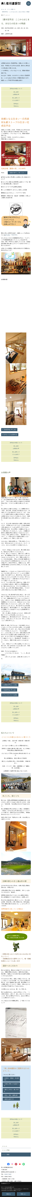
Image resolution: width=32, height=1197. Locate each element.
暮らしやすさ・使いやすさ (11, 1090)
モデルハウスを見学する (10, 434)
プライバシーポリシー (17, 1188)
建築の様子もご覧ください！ (18, 172)
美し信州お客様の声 (16, 93)
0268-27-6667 (7, 1174)
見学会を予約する (16, 105)
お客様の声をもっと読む (10, 685)
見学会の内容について (16, 88)
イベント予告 (5, 1150)
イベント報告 (5, 1154)
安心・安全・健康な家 (11, 1095)
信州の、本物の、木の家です (11, 1079)
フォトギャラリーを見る (10, 695)
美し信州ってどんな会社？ (16, 99)
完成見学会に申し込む (9, 429)
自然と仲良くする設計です (11, 1084)
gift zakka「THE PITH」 (11, 235)
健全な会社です (9, 1099)
